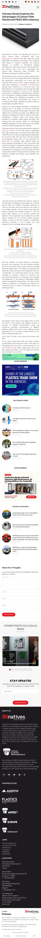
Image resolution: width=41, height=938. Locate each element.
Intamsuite (6, 141)
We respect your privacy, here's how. (11, 929)
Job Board (6, 850)
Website (4, 605)
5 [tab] (22, 669)
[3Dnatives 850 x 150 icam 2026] (20, 357)
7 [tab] (28, 669)
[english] (29, 2)
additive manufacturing (30, 85)
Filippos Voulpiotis (25, 24)
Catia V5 (22, 139)
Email (4, 598)
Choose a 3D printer (9, 845)
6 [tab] (25, 669)
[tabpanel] (20, 651)
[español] (32, 2)
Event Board (6, 848)
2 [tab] (13, 669)
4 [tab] (19, 669)
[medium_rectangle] (20, 486)
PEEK (3, 78)
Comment (5, 577)
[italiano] (38, 2)
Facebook (8, 348)
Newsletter (5, 852)
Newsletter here (16, 350)
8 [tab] (31, 669)
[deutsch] (26, 2)
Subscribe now (20, 702)
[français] (35, 2)
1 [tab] (10, 669)
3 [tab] (16, 669)
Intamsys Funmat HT (9, 131)
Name (4, 592)
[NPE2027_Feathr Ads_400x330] (20, 380)
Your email (8, 691)
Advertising (6, 854)
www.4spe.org (32, 769)
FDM (30, 61)
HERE (3, 339)
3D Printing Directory (9, 843)
